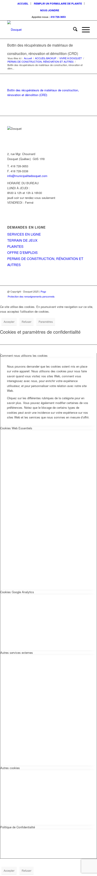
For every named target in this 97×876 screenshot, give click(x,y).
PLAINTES (15, 246)
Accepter (9, 321)
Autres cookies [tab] (10, 768)
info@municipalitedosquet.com (27, 176)
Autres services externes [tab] (16, 652)
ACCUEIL (22, 3)
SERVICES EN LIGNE (24, 234)
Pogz (43, 291)
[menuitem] (23, 3)
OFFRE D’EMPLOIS (22, 252)
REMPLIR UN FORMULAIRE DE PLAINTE (58, 3)
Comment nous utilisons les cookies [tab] (24, 355)
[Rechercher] (73, 30)
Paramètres (46, 321)
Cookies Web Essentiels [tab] (16, 428)
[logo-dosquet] (40, 30)
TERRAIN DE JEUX (22, 240)
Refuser (26, 321)
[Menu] (83, 30)
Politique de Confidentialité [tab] (17, 827)
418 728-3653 (58, 17)
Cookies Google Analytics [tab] (17, 592)
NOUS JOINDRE (49, 10)
